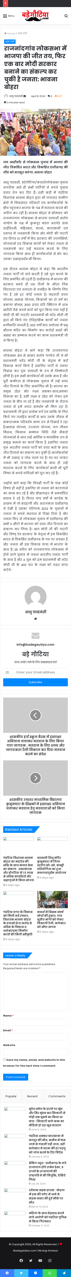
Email (8, 1030)
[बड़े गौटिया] (35, 16)
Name (8, 1016)
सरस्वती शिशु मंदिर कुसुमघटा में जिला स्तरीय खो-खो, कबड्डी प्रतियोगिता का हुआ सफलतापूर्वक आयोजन (51, 865)
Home (11, 33)
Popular (11, 1096)
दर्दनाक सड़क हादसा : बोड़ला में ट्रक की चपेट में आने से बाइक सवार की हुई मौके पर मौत (47, 1196)
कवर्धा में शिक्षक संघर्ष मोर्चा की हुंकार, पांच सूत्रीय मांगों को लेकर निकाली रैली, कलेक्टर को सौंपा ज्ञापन (51, 919)
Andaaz (53, 1250)
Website (9, 1045)
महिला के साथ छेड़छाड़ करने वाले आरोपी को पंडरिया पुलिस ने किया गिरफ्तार (47, 1217)
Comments (57, 1096)
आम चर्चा (22, 33)
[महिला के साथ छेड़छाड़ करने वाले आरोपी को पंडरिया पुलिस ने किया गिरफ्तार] (15, 1218)
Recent (32, 1096)
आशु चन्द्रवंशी (16, 96)
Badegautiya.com (24, 1250)
